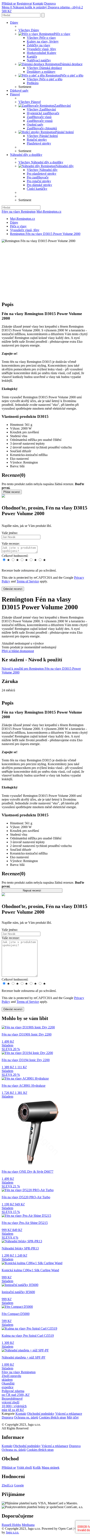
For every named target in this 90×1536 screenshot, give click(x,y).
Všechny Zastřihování (41, 109)
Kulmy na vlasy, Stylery (43, 41)
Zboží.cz (7, 1485)
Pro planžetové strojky (41, 173)
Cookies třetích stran (52, 1417)
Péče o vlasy (62, 34)
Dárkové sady (19, 90)
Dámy (14, 22)
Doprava (50, 3)
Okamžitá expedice (8, 1385)
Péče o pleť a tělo (71, 75)
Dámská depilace (71, 64)
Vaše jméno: (10, 533)
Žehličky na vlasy (38, 45)
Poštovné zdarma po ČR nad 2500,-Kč (16, 1393)
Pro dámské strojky (39, 185)
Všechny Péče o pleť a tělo (44, 79)
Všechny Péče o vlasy (41, 37)
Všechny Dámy (28, 30)
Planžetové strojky (39, 143)
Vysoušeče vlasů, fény (41, 49)
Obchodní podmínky (40, 1413)
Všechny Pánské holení (42, 136)
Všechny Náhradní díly (42, 170)
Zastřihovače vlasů (39, 117)
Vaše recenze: (11, 543)
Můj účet (72, 1417)
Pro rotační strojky (39, 181)
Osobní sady (35, 124)
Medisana (28, 1525)
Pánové (15, 94)
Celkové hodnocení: (15, 556)
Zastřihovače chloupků (42, 128)
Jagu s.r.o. (12, 1532)
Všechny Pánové (29, 102)
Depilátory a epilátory (41, 71)
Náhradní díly (64, 166)
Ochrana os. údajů (26, 1417)
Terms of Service (28, 581)
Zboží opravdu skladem (11, 1377)
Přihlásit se (9, 3)
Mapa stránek (50, 1467)
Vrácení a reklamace (68, 1413)
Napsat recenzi (32, 890)
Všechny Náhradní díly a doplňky (40, 162)
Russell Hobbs (11, 1525)
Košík (37, 1467)
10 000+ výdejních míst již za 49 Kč (14, 1408)
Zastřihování (62, 105)
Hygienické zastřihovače (43, 113)
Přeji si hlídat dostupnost (18, 651)
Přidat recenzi (11, 492)
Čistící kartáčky (37, 188)
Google (19, 1485)
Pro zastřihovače (38, 177)
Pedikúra (33, 83)
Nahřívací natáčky (39, 60)
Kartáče (32, 56)
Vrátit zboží (24, 1467)
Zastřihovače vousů (40, 120)
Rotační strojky (37, 139)
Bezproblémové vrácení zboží (12, 1400)
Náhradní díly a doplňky (26, 154)
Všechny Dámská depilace (44, 68)
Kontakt (38, 3)
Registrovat (24, 3)
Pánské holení (64, 132)
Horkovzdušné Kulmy (41, 53)
